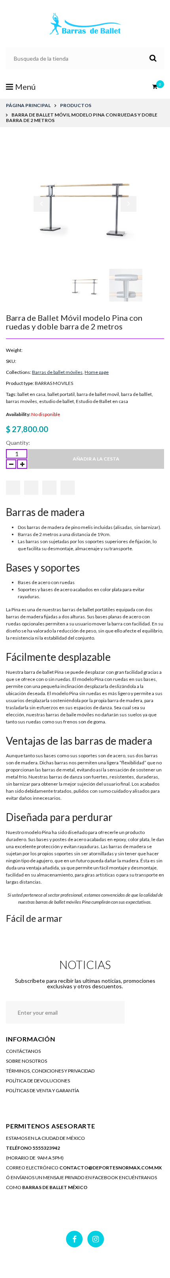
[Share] (13, 488)
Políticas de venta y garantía (42, 1090)
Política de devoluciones (38, 1081)
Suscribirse (141, 1012)
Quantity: (18, 442)
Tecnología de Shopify (125, 1262)
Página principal (28, 105)
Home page (97, 372)
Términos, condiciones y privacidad (50, 1071)
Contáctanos (23, 1051)
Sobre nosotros (26, 1061)
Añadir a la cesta (96, 459)
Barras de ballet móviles (57, 372)
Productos (75, 105)
